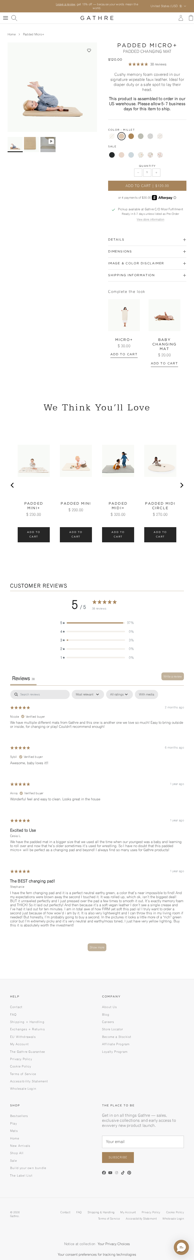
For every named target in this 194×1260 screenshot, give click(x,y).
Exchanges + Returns (27, 1029)
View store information (150, 219)
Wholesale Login (23, 1088)
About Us (109, 1007)
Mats (14, 1131)
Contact (16, 1007)
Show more (97, 947)
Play (13, 1123)
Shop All (17, 1153)
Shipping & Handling (101, 1212)
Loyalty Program (115, 1052)
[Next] (181, 485)
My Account (19, 1044)
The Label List (21, 1175)
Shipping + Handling (27, 1022)
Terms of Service (23, 1074)
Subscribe (118, 1157)
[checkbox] (146, 694)
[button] (89, 50)
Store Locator (112, 1029)
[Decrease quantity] (138, 173)
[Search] (14, 18)
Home (12, 34)
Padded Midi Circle (160, 506)
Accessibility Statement (29, 1081)
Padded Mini (76, 503)
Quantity (147, 166)
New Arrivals (20, 1146)
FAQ (13, 1014)
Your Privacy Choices (114, 1244)
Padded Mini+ (33, 506)
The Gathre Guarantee (27, 1052)
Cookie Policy (20, 1066)
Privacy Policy (21, 1059)
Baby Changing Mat (164, 344)
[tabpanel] (97, 823)
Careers (108, 1022)
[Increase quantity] (156, 173)
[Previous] (13, 485)
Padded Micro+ (33, 34)
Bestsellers (19, 1116)
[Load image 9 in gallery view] (52, 87)
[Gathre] (97, 18)
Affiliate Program (116, 1044)
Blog (105, 1014)
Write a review (172, 676)
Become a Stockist (116, 1037)
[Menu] (5, 18)
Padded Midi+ (118, 506)
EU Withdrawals (23, 1037)
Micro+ (124, 339)
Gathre (14, 1216)
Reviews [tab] (23, 678)
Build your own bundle (28, 1168)
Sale (13, 1160)
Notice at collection (79, 1244)
